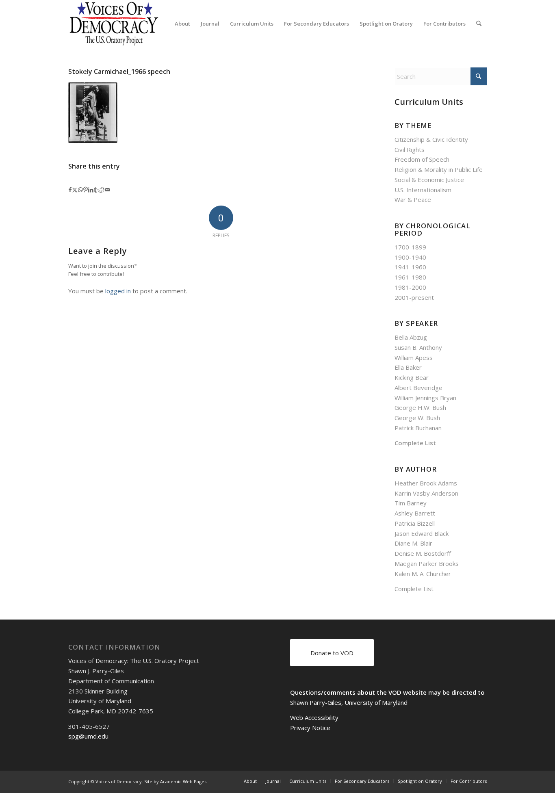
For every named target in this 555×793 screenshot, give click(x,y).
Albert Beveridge (418, 388)
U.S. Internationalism (423, 190)
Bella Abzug (411, 337)
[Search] (479, 23)
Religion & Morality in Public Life (439, 169)
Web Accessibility (314, 717)
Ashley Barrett (415, 513)
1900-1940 (410, 257)
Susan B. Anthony (418, 347)
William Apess (414, 357)
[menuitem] (182, 23)
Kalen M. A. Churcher (423, 574)
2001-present (414, 297)
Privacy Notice (310, 728)
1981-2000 (410, 287)
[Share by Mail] (107, 190)
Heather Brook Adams (426, 483)
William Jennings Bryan (425, 398)
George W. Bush (417, 418)
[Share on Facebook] (70, 190)
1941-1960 (410, 267)
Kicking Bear (412, 377)
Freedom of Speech (422, 159)
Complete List (415, 443)
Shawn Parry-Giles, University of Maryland (349, 702)
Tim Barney (411, 503)
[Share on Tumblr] (95, 190)
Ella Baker (408, 367)
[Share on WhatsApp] (80, 190)
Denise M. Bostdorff (423, 553)
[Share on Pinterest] (85, 190)
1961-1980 (410, 277)
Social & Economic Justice (429, 180)
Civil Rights (410, 149)
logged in (118, 291)
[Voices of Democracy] (114, 23)
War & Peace (413, 199)
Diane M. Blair (413, 543)
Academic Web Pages (183, 781)
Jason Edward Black (422, 533)
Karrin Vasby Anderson (426, 493)
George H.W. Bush (420, 407)
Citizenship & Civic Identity (431, 139)
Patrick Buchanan (418, 428)
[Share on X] (75, 190)
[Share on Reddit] (101, 190)
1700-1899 (410, 247)
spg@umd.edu (88, 736)
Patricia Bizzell (415, 523)
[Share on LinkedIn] (90, 190)
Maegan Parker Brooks (427, 563)
